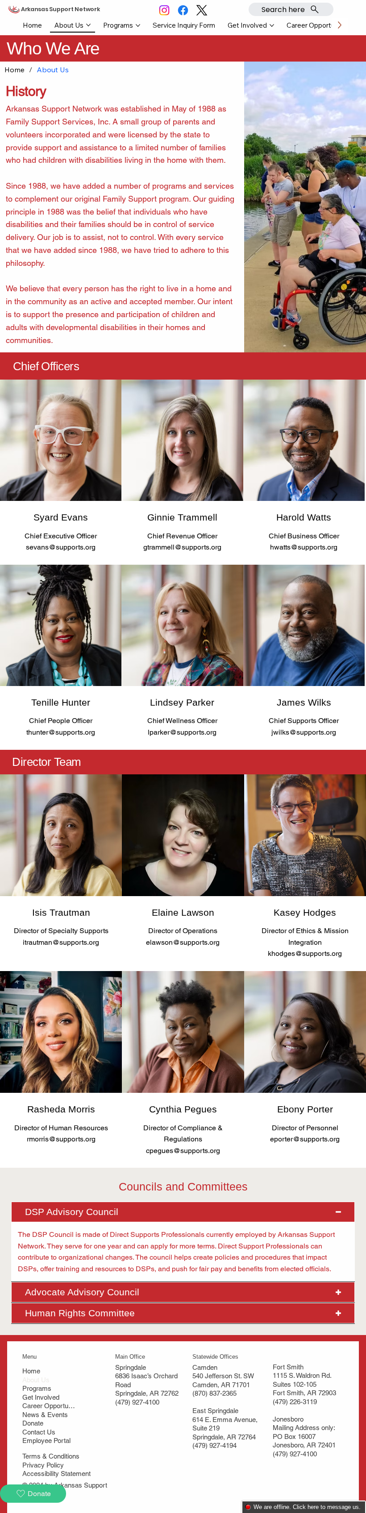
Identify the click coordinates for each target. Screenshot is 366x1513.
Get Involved (40, 1397)
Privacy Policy (43, 1465)
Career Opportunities (48, 1406)
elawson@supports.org (183, 942)
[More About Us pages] (88, 25)
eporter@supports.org (305, 1139)
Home (31, 1371)
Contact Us (38, 1432)
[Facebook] (183, 10)
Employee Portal (46, 1440)
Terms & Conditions (50, 1456)
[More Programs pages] (138, 25)
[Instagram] (164, 10)
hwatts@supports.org (303, 547)
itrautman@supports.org (61, 942)
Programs (36, 1388)
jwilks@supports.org (303, 732)
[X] (201, 10)
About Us (36, 1380)
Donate (32, 1423)
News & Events (45, 1414)
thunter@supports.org (60, 732)
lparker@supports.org (182, 732)
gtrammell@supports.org (182, 547)
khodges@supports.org (305, 953)
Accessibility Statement (56, 1473)
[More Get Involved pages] (272, 25)
